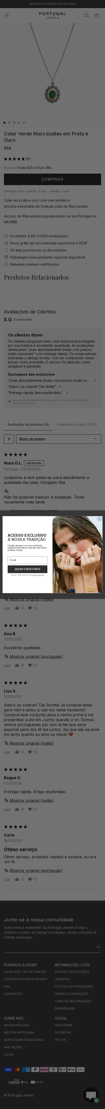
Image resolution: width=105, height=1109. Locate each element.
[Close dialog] (99, 519)
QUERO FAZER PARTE (27, 569)
